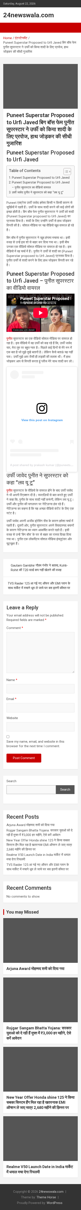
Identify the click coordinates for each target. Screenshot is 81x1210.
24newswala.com (28, 15)
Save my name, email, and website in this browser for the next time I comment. (35, 744)
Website (12, 718)
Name (11, 680)
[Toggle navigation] (8, 28)
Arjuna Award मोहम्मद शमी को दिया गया (30, 825)
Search (11, 781)
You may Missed (22, 912)
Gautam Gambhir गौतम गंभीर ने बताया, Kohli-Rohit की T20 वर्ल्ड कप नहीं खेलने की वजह (39, 568)
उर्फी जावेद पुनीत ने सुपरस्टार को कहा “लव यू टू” (38, 192)
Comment (14, 628)
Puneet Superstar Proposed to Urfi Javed (41, 177)
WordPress (54, 1203)
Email (11, 699)
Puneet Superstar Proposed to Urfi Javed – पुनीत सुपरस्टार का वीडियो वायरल (41, 185)
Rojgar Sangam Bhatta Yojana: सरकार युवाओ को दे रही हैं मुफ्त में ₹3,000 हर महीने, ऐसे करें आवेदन (38, 1033)
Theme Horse (46, 1197)
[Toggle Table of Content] (65, 171)
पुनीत (9, 339)
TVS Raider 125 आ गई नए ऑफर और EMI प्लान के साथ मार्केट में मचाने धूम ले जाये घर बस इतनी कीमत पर (39, 585)
